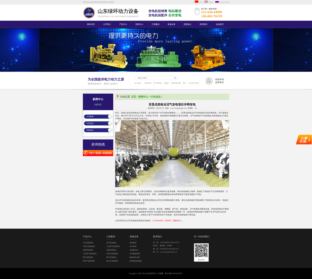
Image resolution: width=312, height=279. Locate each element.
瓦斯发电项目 (111, 250)
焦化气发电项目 (112, 261)
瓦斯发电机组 (176, 83)
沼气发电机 (157, 83)
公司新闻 (90, 116)
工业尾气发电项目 (113, 246)
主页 (133, 96)
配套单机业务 (135, 257)
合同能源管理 (135, 254)
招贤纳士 (187, 24)
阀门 (184, 83)
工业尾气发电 (193, 83)
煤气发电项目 (111, 257)
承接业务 (171, 24)
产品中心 (123, 24)
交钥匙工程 (134, 250)
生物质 (166, 83)
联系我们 (204, 24)
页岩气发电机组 (89, 261)
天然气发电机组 (89, 246)
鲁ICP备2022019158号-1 (174, 273)
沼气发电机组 (88, 243)
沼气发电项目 (111, 243)
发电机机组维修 (136, 261)
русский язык (224, 2)
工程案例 (155, 24)
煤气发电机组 (88, 257)
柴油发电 (147, 83)
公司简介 (107, 24)
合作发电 (133, 246)
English (211, 2)
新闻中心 (139, 24)
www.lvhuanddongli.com (168, 252)
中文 (201, 2)
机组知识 (90, 130)
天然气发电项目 (112, 254)
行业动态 (90, 123)
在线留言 (220, 24)
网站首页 (91, 24)
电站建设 (133, 243)
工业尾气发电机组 (90, 254)
